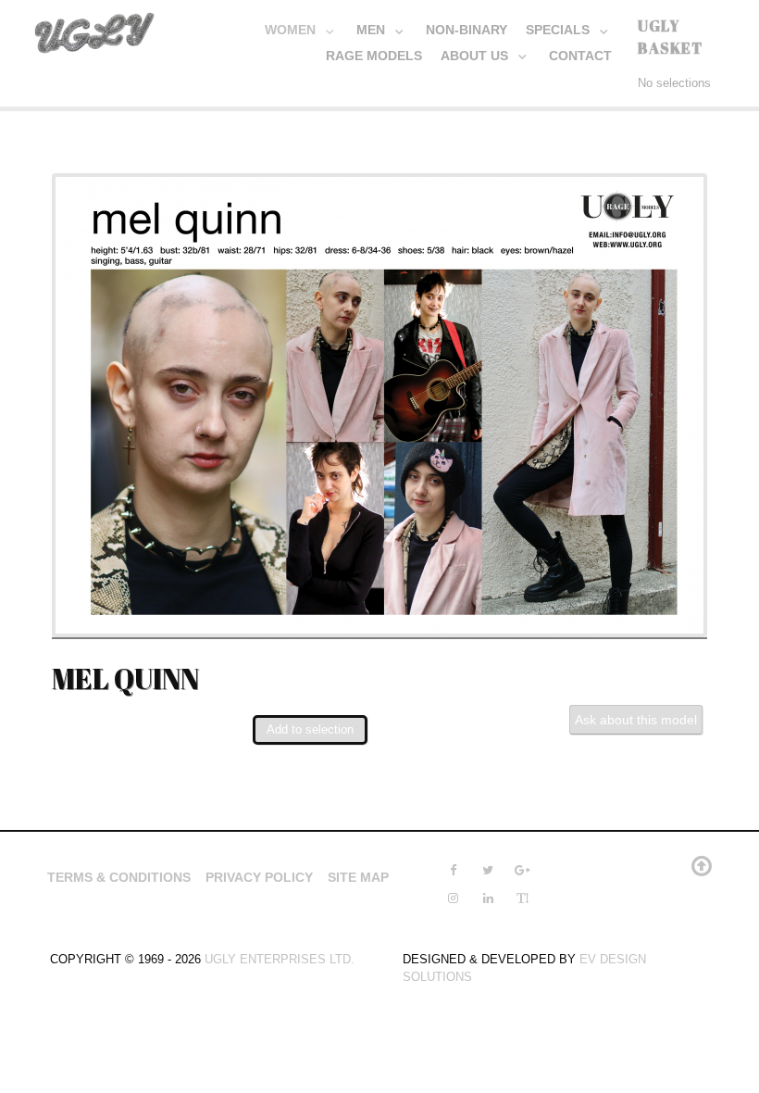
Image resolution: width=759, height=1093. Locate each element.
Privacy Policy (259, 877)
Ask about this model (636, 719)
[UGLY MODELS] (95, 28)
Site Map (358, 877)
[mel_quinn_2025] (379, 404)
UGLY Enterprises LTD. (280, 959)
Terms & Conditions (119, 877)
